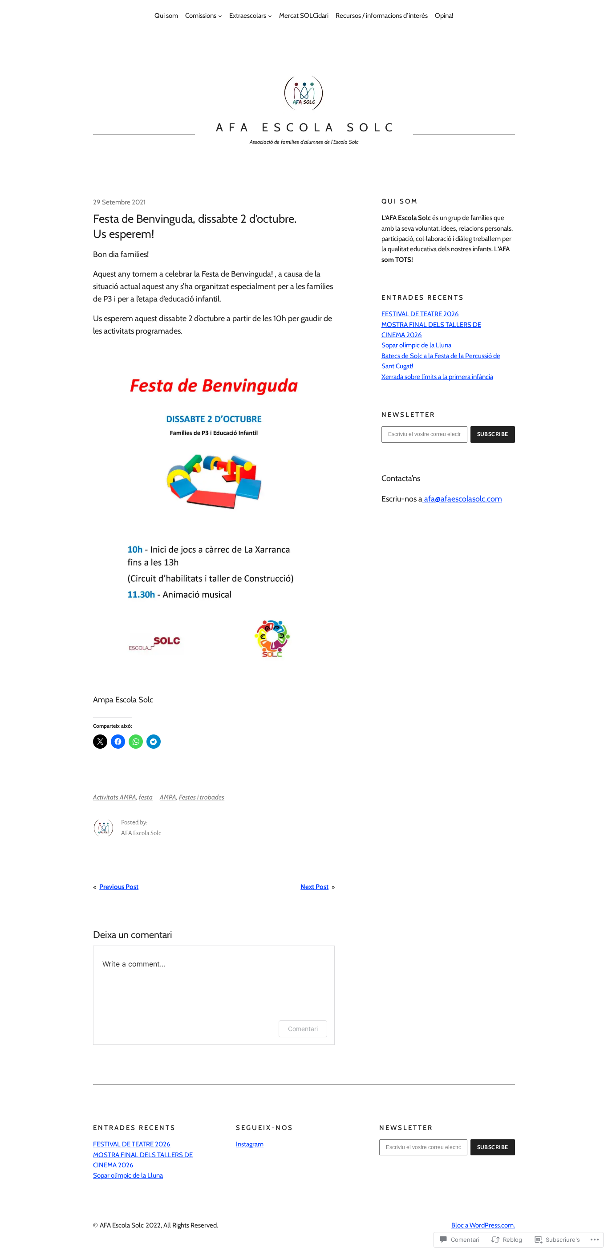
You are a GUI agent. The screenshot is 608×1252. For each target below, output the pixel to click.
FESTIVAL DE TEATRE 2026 (420, 314)
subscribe (493, 434)
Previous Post (118, 887)
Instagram (249, 1144)
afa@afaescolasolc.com (462, 499)
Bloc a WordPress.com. (483, 1225)
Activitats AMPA (114, 797)
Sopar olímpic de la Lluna (416, 345)
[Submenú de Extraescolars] (270, 16)
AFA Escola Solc (306, 127)
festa (146, 797)
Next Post (314, 887)
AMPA (168, 797)
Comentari (303, 1028)
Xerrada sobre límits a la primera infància (437, 377)
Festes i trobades (201, 797)
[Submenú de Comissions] (220, 16)
